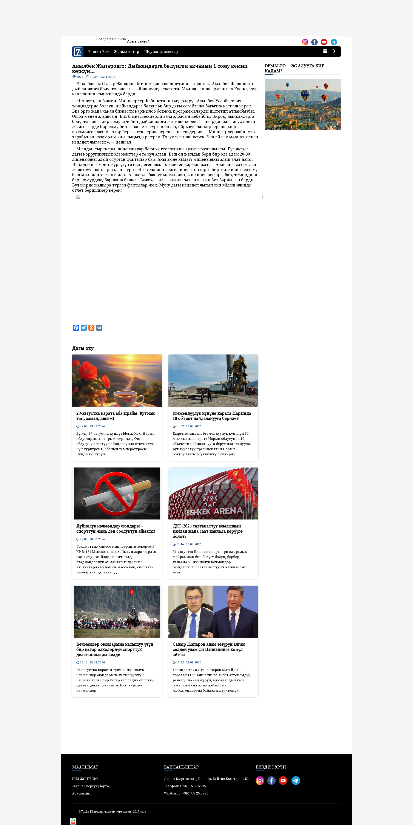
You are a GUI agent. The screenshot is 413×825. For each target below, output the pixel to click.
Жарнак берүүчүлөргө (90, 786)
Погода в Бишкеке (111, 39)
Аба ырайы (137, 41)
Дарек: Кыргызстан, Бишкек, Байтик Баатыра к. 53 (206, 779)
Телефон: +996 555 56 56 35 (185, 786)
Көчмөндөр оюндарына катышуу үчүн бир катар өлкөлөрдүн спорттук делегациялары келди (114, 649)
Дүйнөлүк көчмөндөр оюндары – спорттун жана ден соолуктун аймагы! (115, 529)
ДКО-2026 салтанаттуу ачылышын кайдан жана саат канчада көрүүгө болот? (208, 531)
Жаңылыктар (126, 51)
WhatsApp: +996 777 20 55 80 (186, 793)
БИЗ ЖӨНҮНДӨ (85, 779)
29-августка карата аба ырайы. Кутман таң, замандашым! (115, 416)
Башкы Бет (98, 51)
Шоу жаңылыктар (161, 51)
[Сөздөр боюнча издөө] (334, 51)
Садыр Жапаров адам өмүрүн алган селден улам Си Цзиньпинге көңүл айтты (209, 649)
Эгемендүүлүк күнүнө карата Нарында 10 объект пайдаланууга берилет (212, 416)
